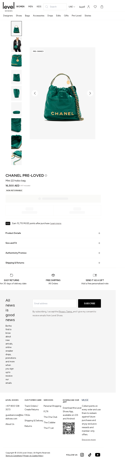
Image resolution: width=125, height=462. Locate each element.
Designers (8, 15)
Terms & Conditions (14, 456)
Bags (27, 15)
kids (39, 6)
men (30, 6)
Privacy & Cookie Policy (33, 456)
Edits (58, 15)
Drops (50, 15)
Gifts (66, 15)
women (20, 6)
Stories (88, 15)
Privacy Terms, (66, 311)
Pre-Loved (76, 15)
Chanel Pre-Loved (25, 175)
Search (53, 7)
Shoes (19, 15)
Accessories (38, 15)
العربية (82, 7)
